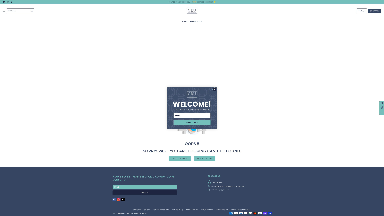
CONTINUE (192, 122)
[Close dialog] (214, 89)
